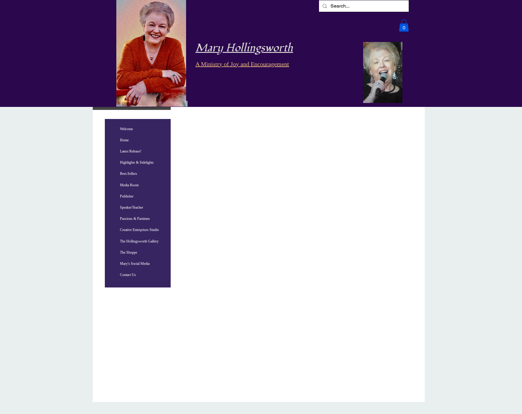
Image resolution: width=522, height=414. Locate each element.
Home (124, 140)
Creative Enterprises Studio (139, 230)
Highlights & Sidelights (137, 162)
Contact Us (128, 275)
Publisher (127, 196)
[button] (404, 25)
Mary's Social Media (135, 264)
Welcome (126, 129)
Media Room (129, 185)
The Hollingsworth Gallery (139, 241)
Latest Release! (130, 151)
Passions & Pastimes (135, 219)
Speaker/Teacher (131, 207)
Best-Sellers (128, 174)
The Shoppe (128, 252)
